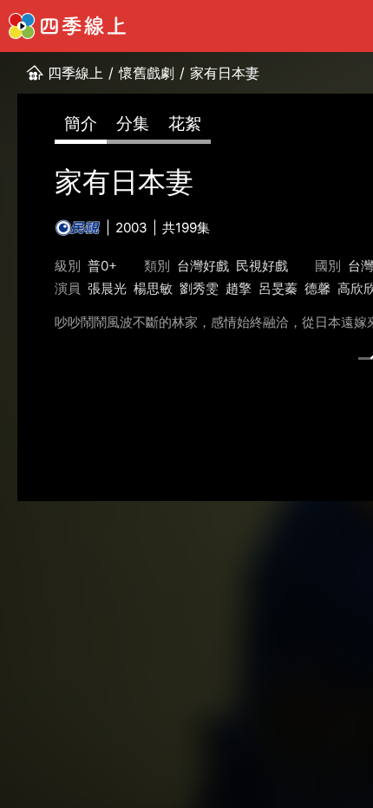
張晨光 (107, 288)
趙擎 (239, 288)
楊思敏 (153, 288)
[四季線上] (67, 26)
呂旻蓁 (278, 288)
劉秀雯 (199, 288)
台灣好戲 (203, 265)
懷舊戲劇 (146, 72)
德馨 (317, 288)
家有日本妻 (224, 72)
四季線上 (75, 72)
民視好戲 (262, 265)
